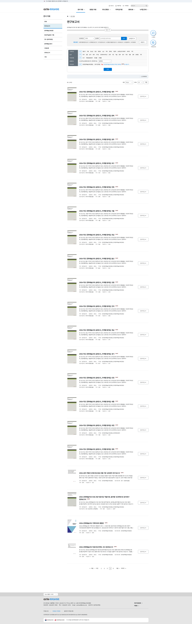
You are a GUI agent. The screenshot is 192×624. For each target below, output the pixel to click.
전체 (80, 51)
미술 (116, 54)
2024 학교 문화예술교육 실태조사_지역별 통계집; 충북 (96, 116)
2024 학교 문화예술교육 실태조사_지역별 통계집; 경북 (96, 449)
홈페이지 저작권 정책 (68, 611)
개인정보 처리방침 (56, 611)
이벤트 (136, 605)
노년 (103, 51)
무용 (126, 54)
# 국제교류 (133, 42)
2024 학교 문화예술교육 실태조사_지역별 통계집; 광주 (96, 139)
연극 (123, 54)
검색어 (97, 38)
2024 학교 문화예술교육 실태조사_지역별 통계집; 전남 (96, 235)
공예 (110, 54)
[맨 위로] (184, 619)
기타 (132, 51)
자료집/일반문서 (89, 58)
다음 (117, 568)
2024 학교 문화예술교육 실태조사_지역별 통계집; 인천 (96, 378)
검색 (124, 38)
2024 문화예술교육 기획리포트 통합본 (91, 523)
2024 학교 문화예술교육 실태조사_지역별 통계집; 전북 (97, 187)
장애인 (110, 51)
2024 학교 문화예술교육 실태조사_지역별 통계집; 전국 (96, 306)
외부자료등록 (137, 603)
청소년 (91, 51)
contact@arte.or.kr (81, 605)
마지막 (122, 568)
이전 (97, 568)
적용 (146, 82)
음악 (90, 54)
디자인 (97, 54)
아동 (88, 51)
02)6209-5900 (53, 605)
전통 (130, 54)
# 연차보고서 (120, 42)
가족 (107, 51)
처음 (92, 568)
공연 (87, 54)
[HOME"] (67, 16)
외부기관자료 (97, 64)
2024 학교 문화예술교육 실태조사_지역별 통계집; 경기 (97, 354)
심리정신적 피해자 (121, 51)
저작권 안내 (46, 611)
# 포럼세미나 (127, 42)
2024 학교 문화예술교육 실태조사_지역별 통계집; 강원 (97, 282)
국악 (84, 54)
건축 (133, 54)
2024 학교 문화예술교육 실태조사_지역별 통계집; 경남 (96, 330)
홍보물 (95, 58)
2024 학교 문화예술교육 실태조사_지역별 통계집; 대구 (97, 163)
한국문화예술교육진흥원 (88, 64)
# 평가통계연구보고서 (83, 42)
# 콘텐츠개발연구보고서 (111, 42)
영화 (94, 54)
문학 (120, 54)
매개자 (128, 51)
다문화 (114, 51)
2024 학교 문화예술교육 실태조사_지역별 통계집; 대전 (96, 425)
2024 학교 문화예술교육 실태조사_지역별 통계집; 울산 (96, 259)
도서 (84, 58)
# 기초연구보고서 (101, 42)
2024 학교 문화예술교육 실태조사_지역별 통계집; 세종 (97, 402)
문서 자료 (73, 16)
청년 (95, 51)
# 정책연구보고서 (93, 42)
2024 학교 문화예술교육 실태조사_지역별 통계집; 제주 (96, 92)
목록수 (135, 82)
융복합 (137, 54)
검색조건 (81, 38)
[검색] (146, 6)
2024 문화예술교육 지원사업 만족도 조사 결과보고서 (96, 547)
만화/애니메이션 (103, 54)
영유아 (84, 51)
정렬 (124, 82)
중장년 (99, 51)
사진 (113, 54)
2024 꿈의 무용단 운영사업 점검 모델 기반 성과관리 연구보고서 (99, 473)
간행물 (100, 58)
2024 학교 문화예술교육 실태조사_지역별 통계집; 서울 (97, 211)
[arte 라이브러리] (51, 9)
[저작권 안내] (153, 42)
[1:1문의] (153, 33)
